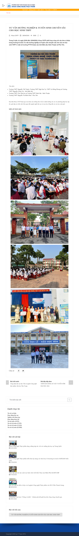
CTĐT (54, 9)
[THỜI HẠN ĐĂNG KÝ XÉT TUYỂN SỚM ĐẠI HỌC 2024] (71, 382)
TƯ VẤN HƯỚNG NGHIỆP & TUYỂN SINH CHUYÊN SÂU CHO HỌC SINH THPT (35, 514)
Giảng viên (32, 9)
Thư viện (48, 9)
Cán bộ (24, 9)
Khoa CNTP (14, 35)
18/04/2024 (25, 35)
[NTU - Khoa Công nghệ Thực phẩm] (20, 6)
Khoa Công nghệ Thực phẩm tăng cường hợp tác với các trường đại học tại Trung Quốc (35, 446)
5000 (34, 35)
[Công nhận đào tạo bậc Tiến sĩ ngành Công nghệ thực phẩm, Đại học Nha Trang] (7, 382)
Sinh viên (40, 9)
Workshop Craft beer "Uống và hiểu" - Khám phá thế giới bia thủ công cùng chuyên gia (35, 497)
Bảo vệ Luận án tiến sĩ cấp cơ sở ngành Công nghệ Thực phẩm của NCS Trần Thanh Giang (36, 485)
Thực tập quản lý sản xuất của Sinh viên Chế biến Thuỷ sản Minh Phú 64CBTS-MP (34, 473)
